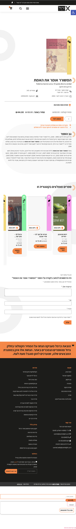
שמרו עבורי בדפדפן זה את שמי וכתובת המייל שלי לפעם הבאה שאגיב (49, 317)
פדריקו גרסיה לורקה (65, 87)
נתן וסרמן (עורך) (19, 240)
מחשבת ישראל (66, 376)
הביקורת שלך (66, 287)
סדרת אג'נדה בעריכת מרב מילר (27, 387)
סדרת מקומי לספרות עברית (28, 403)
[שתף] (11, 2)
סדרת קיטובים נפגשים (30, 415)
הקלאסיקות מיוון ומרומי (30, 372)
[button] (27, 8)
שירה (69, 60)
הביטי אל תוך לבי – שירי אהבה (40, 235)
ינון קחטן (19, 484)
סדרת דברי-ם (33, 418)
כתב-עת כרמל (32, 379)
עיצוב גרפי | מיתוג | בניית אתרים (46, 484)
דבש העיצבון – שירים (62, 235)
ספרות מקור (24, 207)
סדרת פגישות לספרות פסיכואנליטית (26, 407)
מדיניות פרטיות (32, 432)
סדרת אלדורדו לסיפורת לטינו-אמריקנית (25, 391)
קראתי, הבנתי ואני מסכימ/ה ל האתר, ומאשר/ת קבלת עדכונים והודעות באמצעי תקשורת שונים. (22, 464)
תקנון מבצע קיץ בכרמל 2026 (28, 448)
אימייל (69, 309)
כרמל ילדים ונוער (32, 376)
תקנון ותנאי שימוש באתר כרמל (28, 429)
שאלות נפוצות (33, 440)
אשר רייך (64, 239)
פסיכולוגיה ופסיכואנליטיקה (63, 399)
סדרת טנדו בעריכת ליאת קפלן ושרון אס (25, 395)
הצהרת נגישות (32, 444)
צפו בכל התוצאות (66, 510)
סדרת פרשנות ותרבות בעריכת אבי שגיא (25, 411)
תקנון (16, 462)
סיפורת (69, 383)
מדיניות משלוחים (32, 436)
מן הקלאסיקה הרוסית (30, 383)
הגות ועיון (68, 372)
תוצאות (71, 505)
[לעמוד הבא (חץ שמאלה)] (72, 264)
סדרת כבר (34, 399)
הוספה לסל (57, 119)
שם (70, 300)
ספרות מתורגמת (69, 51)
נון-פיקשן (68, 379)
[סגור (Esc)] (6, 2)
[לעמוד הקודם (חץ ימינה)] (3, 264)
